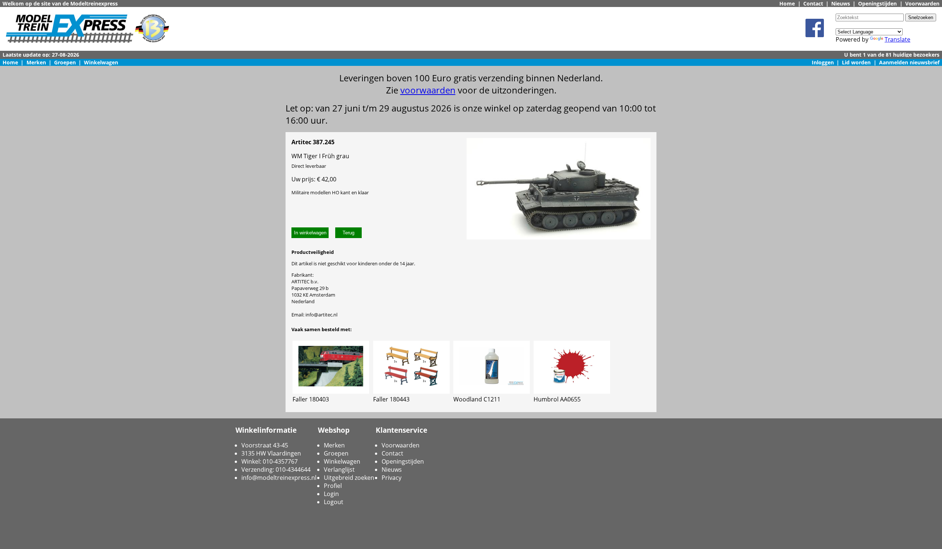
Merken (36, 62)
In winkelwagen (310, 232)
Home (787, 3)
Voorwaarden (922, 3)
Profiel (333, 486)
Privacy (391, 478)
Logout (333, 502)
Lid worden (856, 62)
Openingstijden (877, 3)
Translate (897, 39)
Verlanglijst (339, 469)
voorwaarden (428, 90)
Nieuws (840, 3)
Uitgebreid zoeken (349, 478)
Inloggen (823, 62)
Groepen (65, 62)
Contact (813, 3)
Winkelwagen (101, 62)
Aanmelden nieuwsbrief (909, 62)
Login (331, 494)
